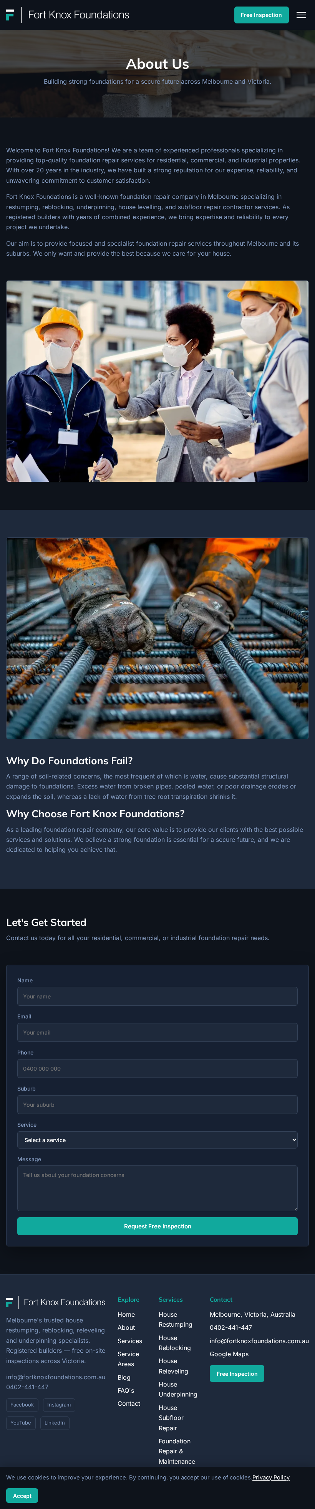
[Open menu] (301, 15)
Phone (25, 1052)
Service (26, 1124)
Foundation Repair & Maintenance (177, 1451)
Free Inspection (261, 15)
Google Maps (229, 1354)
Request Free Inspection (157, 1226)
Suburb (26, 1088)
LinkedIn (55, 1423)
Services (130, 1341)
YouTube (20, 1423)
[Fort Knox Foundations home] (67, 15)
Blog (124, 1377)
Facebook (22, 1405)
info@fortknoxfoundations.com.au (55, 1377)
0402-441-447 (27, 1387)
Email (24, 1016)
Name (25, 980)
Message (29, 1159)
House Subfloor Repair (171, 1418)
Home (126, 1314)
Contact (129, 1403)
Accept (22, 1495)
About (126, 1327)
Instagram (59, 1405)
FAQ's (126, 1390)
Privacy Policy (271, 1477)
